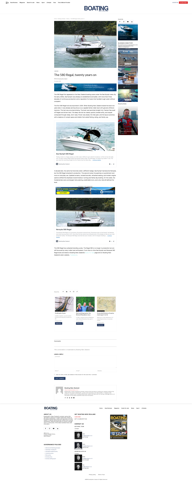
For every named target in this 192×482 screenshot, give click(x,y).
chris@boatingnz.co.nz (87, 446)
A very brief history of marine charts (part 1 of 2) (105, 314)
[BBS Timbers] (128, 106)
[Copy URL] (76, 291)
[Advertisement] (85, 268)
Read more (58, 323)
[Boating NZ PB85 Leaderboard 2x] (85, 92)
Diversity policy (48, 456)
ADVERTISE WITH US (80, 451)
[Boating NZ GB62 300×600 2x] (128, 63)
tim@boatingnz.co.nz (87, 466)
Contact (77, 428)
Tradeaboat (73, 255)
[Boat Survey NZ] (128, 124)
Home (55, 18)
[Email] (73, 291)
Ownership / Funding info (50, 449)
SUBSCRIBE (78, 417)
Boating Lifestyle (61, 18)
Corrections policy (49, 453)
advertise (175, 2)
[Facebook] (63, 291)
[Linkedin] (66, 291)
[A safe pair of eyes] (64, 304)
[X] (70, 291)
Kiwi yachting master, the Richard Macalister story (83, 314)
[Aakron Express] (128, 88)
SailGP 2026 (123, 151)
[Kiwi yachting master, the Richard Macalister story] (85, 304)
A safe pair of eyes (60, 313)
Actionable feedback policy (51, 451)
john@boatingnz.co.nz (87, 435)
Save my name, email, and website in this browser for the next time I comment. (76, 374)
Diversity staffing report (50, 458)
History (67, 18)
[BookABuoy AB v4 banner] (85, 190)
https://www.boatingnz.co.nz (71, 390)
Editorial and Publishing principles (52, 447)
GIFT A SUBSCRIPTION (81, 419)
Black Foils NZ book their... (127, 154)
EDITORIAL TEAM (79, 426)
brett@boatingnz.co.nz (87, 458)
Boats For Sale (89, 252)
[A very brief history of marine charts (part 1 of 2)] (106, 304)
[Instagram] (67, 397)
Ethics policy (48, 455)
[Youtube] (73, 397)
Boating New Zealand (63, 78)
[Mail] (71, 397)
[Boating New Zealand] (59, 392)
